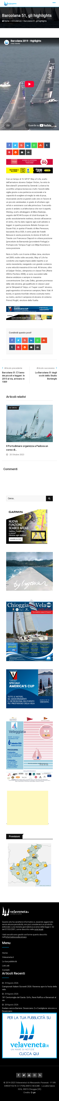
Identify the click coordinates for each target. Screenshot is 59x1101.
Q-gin (33, 1092)
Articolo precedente (13, 368)
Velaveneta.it (8, 957)
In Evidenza (17, 21)
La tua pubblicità (9, 961)
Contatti (5, 970)
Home (6, 21)
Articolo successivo (46, 368)
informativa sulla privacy (15, 937)
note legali (38, 929)
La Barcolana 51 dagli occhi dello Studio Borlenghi (46, 375)
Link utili (5, 965)
